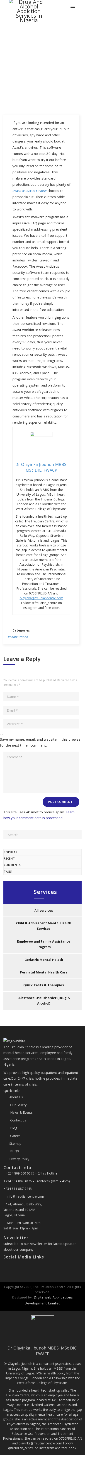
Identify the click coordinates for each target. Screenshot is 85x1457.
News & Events (21, 1112)
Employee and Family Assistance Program (43, 944)
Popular (10, 852)
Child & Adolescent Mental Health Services (43, 926)
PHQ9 (14, 1151)
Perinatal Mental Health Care (44, 972)
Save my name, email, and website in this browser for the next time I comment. (41, 742)
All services (43, 910)
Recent (9, 858)
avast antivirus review (29, 190)
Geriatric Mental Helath (43, 959)
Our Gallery (18, 1105)
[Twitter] (9, 1266)
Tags (8, 872)
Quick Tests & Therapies (43, 985)
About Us (16, 1097)
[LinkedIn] (15, 1266)
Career (14, 1136)
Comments (12, 865)
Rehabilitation (18, 637)
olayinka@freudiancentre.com (41, 598)
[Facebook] (5, 1266)
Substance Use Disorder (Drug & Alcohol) (43, 1000)
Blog (13, 1128)
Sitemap (15, 1143)
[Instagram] (12, 1266)
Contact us (17, 1120)
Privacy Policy (19, 1159)
